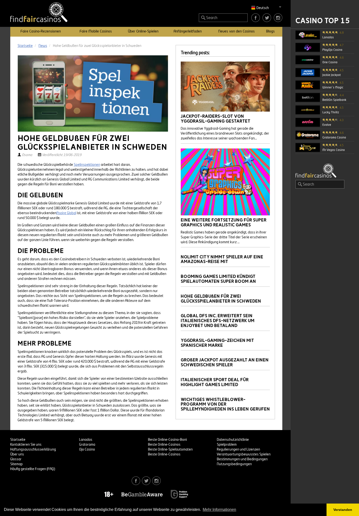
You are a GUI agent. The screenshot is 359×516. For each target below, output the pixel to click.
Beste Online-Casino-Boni (167, 440)
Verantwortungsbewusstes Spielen (244, 454)
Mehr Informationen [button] (219, 509)
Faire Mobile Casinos (96, 31)
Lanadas (85, 440)
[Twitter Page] (267, 17)
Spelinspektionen (87, 165)
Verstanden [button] (342, 510)
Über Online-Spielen (143, 31)
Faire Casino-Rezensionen (41, 31)
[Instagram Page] (278, 17)
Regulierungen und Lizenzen (238, 449)
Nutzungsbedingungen (234, 464)
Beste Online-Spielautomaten (170, 449)
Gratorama (87, 444)
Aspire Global (66, 213)
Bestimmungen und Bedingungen (242, 459)
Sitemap (16, 464)
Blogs (270, 31)
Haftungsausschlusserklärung (33, 449)
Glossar (15, 459)
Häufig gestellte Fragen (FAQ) (32, 469)
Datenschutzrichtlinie (233, 440)
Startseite (17, 440)
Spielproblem (227, 444)
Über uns (17, 454)
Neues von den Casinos (236, 31)
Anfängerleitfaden (188, 31)
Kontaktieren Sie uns (26, 444)
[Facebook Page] (255, 17)
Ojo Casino (87, 449)
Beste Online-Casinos (164, 444)
